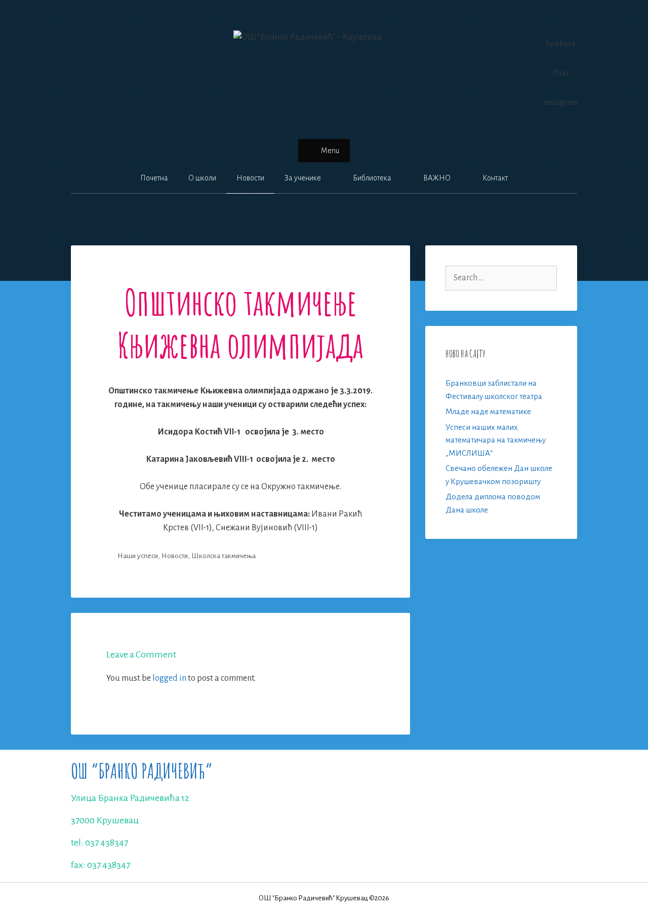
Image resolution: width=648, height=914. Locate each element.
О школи (202, 178)
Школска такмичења (223, 556)
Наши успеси (137, 556)
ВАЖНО (437, 178)
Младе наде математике (488, 411)
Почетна (154, 178)
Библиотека (372, 178)
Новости (250, 178)
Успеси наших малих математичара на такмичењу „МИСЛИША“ (496, 440)
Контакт (495, 178)
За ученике (303, 178)
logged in (169, 678)
